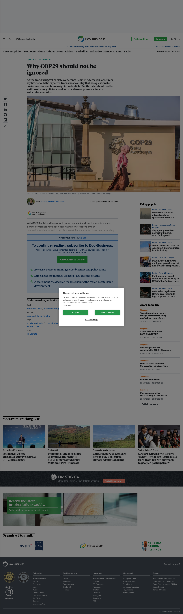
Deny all (75, 313)
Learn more (67, 306)
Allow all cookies (107, 313)
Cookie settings (91, 320)
